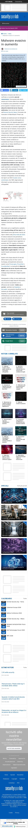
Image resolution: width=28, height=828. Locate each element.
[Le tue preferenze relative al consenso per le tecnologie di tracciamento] (20, 826)
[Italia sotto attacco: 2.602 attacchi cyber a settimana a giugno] (7, 449)
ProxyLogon (12, 264)
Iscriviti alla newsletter (14, 748)
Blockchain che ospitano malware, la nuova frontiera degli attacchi (6, 404)
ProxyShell (20, 264)
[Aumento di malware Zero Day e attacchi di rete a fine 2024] (7, 379)
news (9, 33)
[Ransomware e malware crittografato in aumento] (7, 413)
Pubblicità (22, 779)
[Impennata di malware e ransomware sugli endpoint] (21, 430)
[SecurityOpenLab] (9, 16)
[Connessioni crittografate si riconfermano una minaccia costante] (21, 413)
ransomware (5, 99)
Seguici (22, 341)
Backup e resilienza (8, 535)
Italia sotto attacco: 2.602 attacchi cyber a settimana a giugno (6, 457)
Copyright (14, 779)
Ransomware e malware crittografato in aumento (6, 421)
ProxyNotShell (5, 266)
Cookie (11, 812)
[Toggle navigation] (24, 16)
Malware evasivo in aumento (21, 402)
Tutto (25, 598)
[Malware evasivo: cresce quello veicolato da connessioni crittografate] (7, 360)
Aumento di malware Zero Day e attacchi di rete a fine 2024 (6, 387)
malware (8, 318)
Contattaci (12, 783)
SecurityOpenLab (10, 761)
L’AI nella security (7, 502)
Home (5, 33)
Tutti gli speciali (22, 486)
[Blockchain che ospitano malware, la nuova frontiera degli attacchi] (7, 396)
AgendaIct (14, 768)
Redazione (6, 779)
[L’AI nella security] (14, 496)
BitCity (5, 758)
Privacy (17, 812)
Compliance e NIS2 (7, 552)
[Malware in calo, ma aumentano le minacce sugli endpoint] (21, 379)
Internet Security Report (11, 112)
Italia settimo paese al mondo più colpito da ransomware (20, 457)
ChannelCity (18, 1)
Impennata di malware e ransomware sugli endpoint (20, 438)
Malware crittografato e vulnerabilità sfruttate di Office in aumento (7, 439)
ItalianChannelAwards (19, 764)
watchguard (18, 318)
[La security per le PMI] (14, 512)
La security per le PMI (8, 519)
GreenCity (20, 761)
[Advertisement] (14, 723)
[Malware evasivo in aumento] (21, 396)
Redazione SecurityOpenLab (10, 48)
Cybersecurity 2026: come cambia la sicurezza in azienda (13, 568)
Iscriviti (22, 330)
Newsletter (6, 23)
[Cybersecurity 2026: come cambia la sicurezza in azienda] (14, 562)
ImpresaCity (22, 758)
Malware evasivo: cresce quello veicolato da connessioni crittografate (6, 369)
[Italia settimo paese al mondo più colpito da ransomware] (21, 449)
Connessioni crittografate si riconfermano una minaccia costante (20, 421)
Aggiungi (22, 335)
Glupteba (17, 287)
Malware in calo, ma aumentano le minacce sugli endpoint (20, 387)
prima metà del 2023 (19, 234)
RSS (18, 783)
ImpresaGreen (6, 764)
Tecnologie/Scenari (21, 86)
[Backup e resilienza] (14, 529)
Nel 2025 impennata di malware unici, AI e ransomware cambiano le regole (20, 369)
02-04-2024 (5, 51)
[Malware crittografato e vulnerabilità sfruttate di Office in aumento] (7, 430)
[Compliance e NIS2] (14, 546)
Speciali (12, 775)
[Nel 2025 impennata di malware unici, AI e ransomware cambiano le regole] (21, 360)
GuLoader (4, 289)
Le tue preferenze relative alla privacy (15, 822)
